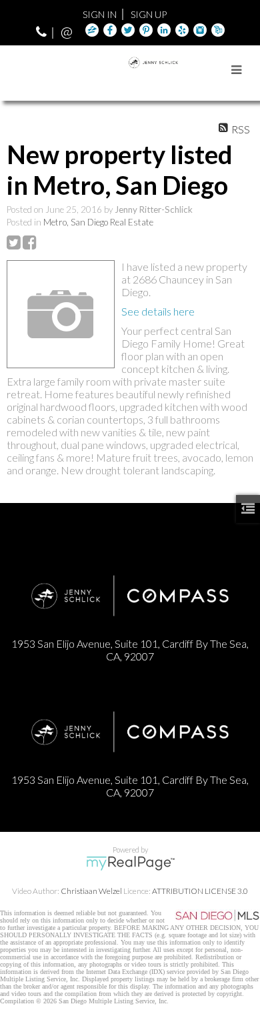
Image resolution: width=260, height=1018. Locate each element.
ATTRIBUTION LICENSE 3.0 (200, 891)
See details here (158, 311)
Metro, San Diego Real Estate (98, 222)
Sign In (100, 14)
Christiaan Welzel (91, 891)
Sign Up (149, 14)
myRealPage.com (130, 863)
